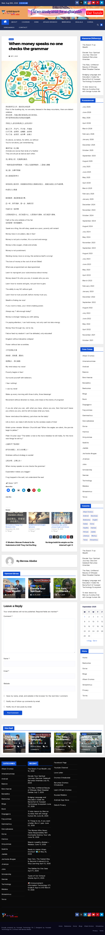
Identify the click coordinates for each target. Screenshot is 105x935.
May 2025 (86, 177)
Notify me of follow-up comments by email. (23, 701)
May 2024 (86, 237)
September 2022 (89, 302)
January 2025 (88, 199)
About (14, 22)
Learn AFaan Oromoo (63, 790)
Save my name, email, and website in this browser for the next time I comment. (37, 696)
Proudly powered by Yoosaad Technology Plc (18, 927)
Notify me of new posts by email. (19, 707)
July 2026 (86, 107)
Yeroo (84, 497)
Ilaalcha (85, 443)
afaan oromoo (88, 512)
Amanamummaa (88, 361)
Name (7, 659)
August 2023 (87, 253)
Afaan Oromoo (50, 22)
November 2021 (88, 335)
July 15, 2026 (12, 743)
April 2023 (86, 275)
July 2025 (86, 167)
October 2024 (88, 215)
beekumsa (86, 520)
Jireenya (85, 459)
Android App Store (61, 800)
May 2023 (86, 270)
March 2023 (87, 281)
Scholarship (87, 470)
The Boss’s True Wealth (12, 590)
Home (84, 658)
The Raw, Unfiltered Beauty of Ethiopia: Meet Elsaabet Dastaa (91, 67)
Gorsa (90, 22)
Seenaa (85, 475)
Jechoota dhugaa (89, 453)
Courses (26, 22)
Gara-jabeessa (88, 421)
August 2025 (87, 161)
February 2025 (88, 194)
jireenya (86, 536)
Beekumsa (66, 22)
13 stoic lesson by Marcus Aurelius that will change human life (91, 89)
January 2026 (88, 139)
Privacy (85, 690)
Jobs (36, 22)
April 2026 (86, 123)
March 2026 (87, 129)
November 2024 (89, 210)
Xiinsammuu (9, 27)
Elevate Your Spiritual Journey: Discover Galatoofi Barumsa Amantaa (39, 778)
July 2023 (86, 259)
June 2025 (86, 172)
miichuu (94, 536)
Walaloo (85, 486)
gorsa (92, 524)
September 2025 (89, 156)
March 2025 (87, 188)
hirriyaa (85, 532)
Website (7, 684)
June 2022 (86, 319)
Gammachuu (87, 415)
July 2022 (86, 313)
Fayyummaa (87, 410)
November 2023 (88, 243)
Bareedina (86, 383)
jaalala (93, 532)
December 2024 (88, 205)
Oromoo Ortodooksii (62, 778)
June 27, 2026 (89, 743)
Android (85, 367)
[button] (98, 25)
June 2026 (86, 112)
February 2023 (88, 286)
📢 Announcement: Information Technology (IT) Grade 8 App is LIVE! (39, 885)
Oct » (95, 641)
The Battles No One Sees (38, 868)
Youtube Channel (61, 768)
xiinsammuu (94, 540)
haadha (85, 528)
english (95, 520)
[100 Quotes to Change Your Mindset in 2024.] (16, 518)
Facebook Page (60, 763)
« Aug (89, 641)
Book (84, 399)
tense (85, 540)
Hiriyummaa (87, 437)
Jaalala (79, 22)
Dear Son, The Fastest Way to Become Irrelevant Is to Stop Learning (39, 861)
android (85, 516)
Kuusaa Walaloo (60, 795)
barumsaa (94, 516)
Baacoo (85, 372)
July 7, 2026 (63, 743)
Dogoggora (86, 405)
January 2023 (88, 291)
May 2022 (86, 324)
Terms (84, 696)
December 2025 (88, 145)
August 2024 (87, 226)
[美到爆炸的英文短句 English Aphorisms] (39, 518)
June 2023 (86, 264)
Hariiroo (85, 432)
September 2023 (89, 248)
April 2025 (86, 183)
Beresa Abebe (28, 560)
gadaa (85, 524)
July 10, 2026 (38, 743)
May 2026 (86, 118)
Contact (23, 27)
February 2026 (88, 134)
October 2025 (87, 150)
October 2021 (87, 340)
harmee (93, 528)
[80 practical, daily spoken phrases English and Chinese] (61, 518)
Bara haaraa (87, 377)
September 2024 (89, 221)
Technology (87, 481)
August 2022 (87, 308)
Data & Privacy (60, 805)
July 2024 (86, 232)
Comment (8, 616)
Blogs (11, 39)
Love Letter (58, 773)
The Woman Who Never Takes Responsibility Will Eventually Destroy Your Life (39, 832)
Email (6, 671)
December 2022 (88, 297)
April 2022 (86, 329)
